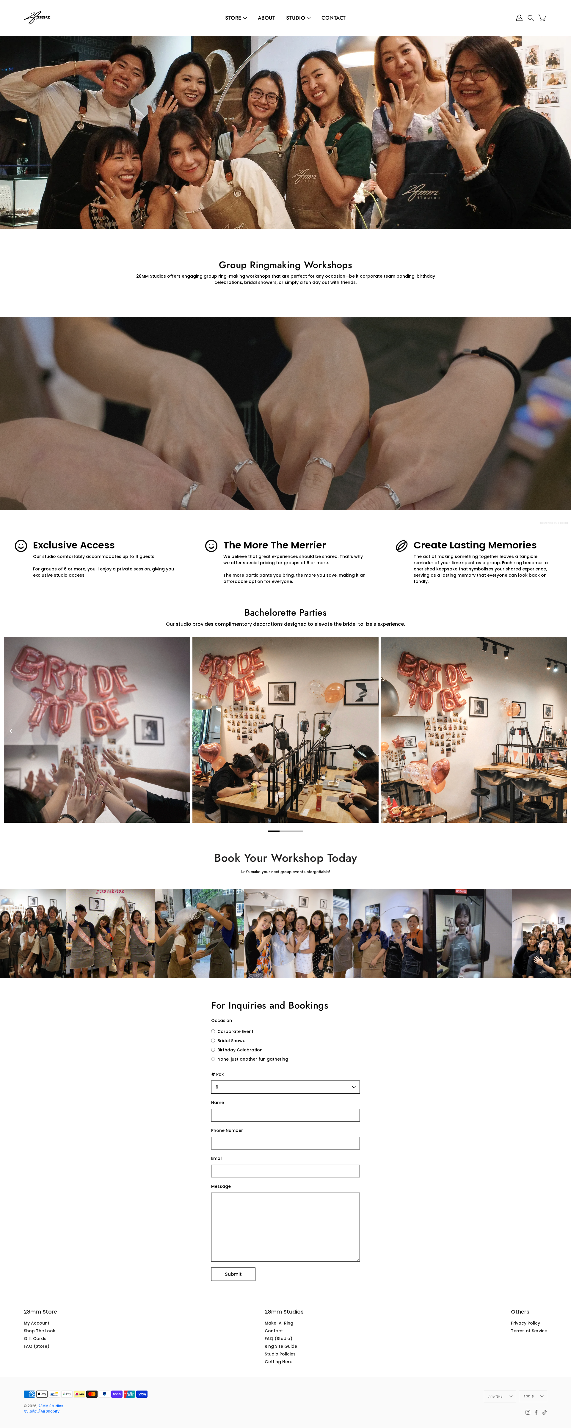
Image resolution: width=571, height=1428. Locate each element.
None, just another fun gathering (252, 1059)
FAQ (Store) (36, 1346)
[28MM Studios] (37, 18)
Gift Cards (35, 1338)
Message (221, 1186)
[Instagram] (528, 1412)
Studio (295, 17)
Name (217, 1102)
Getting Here (278, 1362)
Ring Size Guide (281, 1346)
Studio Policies (280, 1354)
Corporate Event (234, 1031)
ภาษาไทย (495, 1396)
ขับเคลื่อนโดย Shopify (41, 1411)
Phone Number (227, 1130)
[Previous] (11, 730)
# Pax (217, 1074)
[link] (82, 933)
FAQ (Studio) (278, 1338)
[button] (531, 18)
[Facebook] (536, 1412)
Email (216, 1158)
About (266, 17)
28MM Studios (50, 1405)
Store (233, 17)
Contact (333, 17)
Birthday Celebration (239, 1050)
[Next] (559, 730)
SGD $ (528, 1396)
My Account (36, 1323)
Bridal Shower (231, 1041)
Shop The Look (39, 1331)
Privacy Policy (525, 1323)
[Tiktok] (544, 1412)
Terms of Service (529, 1331)
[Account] (519, 18)
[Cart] (542, 18)
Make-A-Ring (279, 1323)
